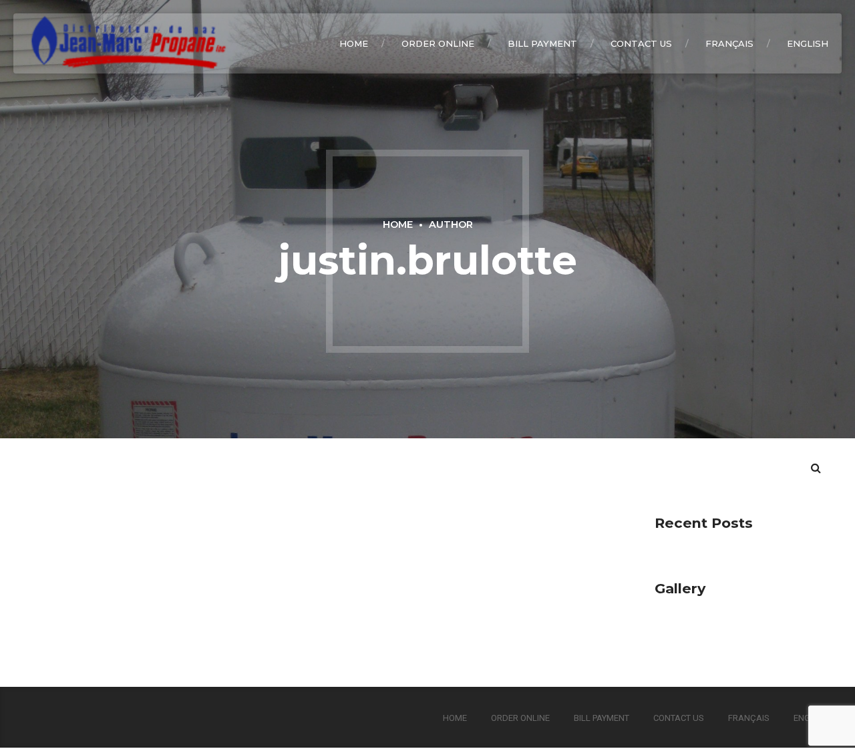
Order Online (437, 43)
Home (353, 43)
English (807, 43)
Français (729, 43)
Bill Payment (542, 43)
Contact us (641, 43)
